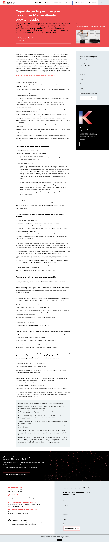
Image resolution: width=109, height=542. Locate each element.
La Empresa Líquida (79, 2)
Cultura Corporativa (94, 26)
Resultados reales (58, 2)
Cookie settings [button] (52, 539)
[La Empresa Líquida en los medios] (36, 510)
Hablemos (102, 2)
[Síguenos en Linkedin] (29, 520)
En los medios (92, 2)
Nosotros (68, 2)
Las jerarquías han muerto (82, 26)
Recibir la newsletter (87, 97)
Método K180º (38, 2)
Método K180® (13, 487)
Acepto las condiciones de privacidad (89, 93)
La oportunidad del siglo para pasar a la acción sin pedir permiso (39, 75)
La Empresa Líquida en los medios (20, 510)
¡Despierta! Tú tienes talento (18, 495)
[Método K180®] (21, 488)
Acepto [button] (60, 539)
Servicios (47, 2)
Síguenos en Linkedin (19, 520)
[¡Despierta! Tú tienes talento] (31, 495)
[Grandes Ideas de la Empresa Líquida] (38, 502)
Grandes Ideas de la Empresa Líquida (22, 502)
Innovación (102, 26)
